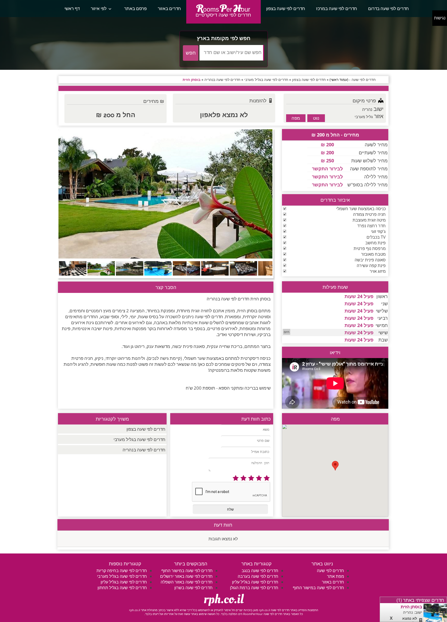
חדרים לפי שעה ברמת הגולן (254, 587)
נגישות (439, 18)
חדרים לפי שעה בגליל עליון (255, 582)
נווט (316, 118)
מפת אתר (335, 576)
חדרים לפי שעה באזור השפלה (187, 582)
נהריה (367, 109)
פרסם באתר (135, 8)
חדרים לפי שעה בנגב (260, 570)
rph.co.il (224, 599)
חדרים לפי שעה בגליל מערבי (139, 439)
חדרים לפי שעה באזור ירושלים (186, 576)
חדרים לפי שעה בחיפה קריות (121, 570)
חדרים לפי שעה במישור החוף (318, 587)
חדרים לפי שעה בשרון (193, 587)
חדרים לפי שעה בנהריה (144, 450)
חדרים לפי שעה (330, 570)
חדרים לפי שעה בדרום (388, 8)
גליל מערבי (364, 116)
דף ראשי (72, 8)
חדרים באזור (169, 8)
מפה (296, 118)
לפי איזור (99, 8)
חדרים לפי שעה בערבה (258, 576)
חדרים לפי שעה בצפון (285, 8)
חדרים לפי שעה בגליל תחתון (122, 587)
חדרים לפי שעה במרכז (336, 8)
